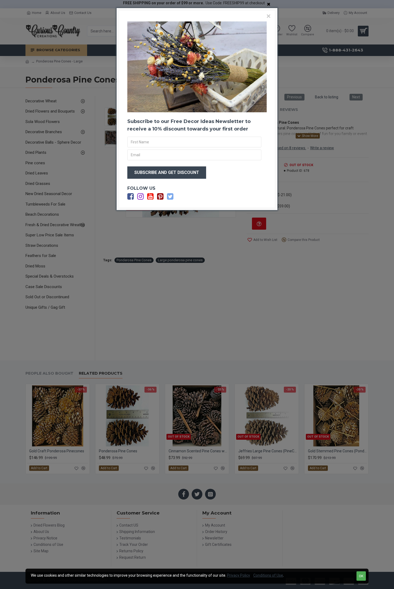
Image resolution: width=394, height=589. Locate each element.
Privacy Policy (238, 575)
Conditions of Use (268, 575)
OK (361, 576)
